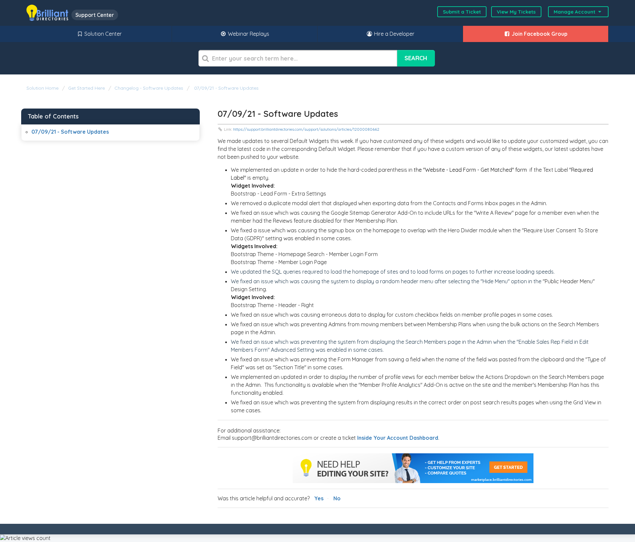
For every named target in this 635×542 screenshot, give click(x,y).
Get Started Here (86, 88)
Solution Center (102, 33)
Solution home (43, 88)
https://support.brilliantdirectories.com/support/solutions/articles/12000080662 (306, 129)
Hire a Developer (393, 33)
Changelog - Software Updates (148, 88)
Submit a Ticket (462, 12)
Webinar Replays (248, 33)
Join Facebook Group (539, 33)
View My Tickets (516, 12)
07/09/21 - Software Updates (226, 88)
